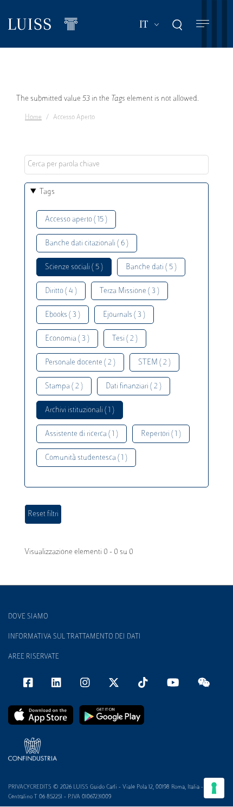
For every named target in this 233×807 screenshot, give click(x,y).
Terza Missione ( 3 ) (129, 291)
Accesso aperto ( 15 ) (76, 220)
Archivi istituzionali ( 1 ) (79, 410)
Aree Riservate (33, 657)
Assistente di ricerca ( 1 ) (81, 434)
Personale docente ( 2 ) (80, 363)
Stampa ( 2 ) (64, 386)
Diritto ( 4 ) (61, 291)
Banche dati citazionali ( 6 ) (86, 243)
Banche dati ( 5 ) (151, 267)
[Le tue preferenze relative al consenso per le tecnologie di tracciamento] (214, 788)
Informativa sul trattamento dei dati (74, 637)
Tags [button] (47, 192)
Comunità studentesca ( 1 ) (86, 458)
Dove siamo (28, 617)
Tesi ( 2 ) (125, 339)
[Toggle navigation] (202, 24)
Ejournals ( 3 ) (124, 315)
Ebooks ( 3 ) (62, 315)
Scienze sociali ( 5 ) (74, 267)
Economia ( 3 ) (67, 339)
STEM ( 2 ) (154, 363)
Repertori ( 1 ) (161, 434)
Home (33, 117)
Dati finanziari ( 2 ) (133, 386)
